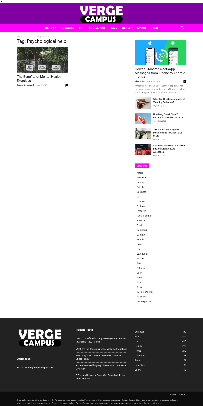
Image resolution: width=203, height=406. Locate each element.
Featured (141, 210)
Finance (141, 220)
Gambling (142, 229)
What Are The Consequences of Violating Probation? (101, 349)
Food (113, 28)
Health (127, 28)
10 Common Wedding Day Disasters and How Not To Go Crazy (167, 132)
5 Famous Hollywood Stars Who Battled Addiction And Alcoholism (169, 148)
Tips (139, 282)
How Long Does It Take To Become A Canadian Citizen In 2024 (98, 357)
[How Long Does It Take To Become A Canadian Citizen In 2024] (143, 118)
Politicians (142, 268)
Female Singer (144, 215)
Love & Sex (142, 253)
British (140, 187)
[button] (182, 28)
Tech (154, 28)
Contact (172, 394)
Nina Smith (139, 81)
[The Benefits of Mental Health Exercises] (42, 60)
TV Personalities (145, 291)
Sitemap (182, 394)
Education (97, 28)
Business (67, 28)
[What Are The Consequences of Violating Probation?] (143, 103)
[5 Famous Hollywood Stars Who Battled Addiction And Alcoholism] (143, 149)
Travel (140, 287)
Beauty (50, 28)
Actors (140, 172)
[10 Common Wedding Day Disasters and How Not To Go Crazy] (143, 133)
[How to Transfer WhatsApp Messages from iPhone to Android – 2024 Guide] (160, 52)
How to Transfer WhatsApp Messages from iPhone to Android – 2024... (160, 73)
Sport (142, 28)
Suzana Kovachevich (25, 85)
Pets (139, 263)
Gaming (141, 234)
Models (140, 258)
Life (139, 248)
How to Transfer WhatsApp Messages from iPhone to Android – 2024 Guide (100, 340)
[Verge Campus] (101, 14)
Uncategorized (144, 301)
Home (19, 36)
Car (81, 28)
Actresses (142, 177)
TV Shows (142, 296)
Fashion (141, 206)
